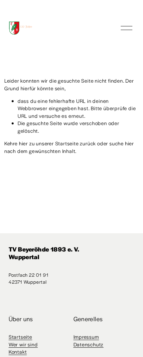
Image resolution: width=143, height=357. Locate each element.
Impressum (86, 336)
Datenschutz (88, 344)
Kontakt (18, 351)
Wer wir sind (23, 344)
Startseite (20, 336)
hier (23, 143)
